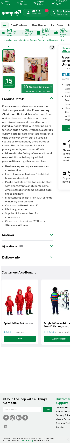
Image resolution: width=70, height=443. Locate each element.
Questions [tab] (9, 246)
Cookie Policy (27, 440)
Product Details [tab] (13, 99)
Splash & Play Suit (18, 323)
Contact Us (62, 407)
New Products (19, 24)
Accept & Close (41, 440)
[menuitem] (5, 25)
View (19, 338)
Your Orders (21, 2)
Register (60, 427)
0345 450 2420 (59, 2)
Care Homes (39, 24)
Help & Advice (38, 2)
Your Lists (5, 2)
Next (47, 409)
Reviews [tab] (8, 235)
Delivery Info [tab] (11, 257)
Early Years (57, 24)
